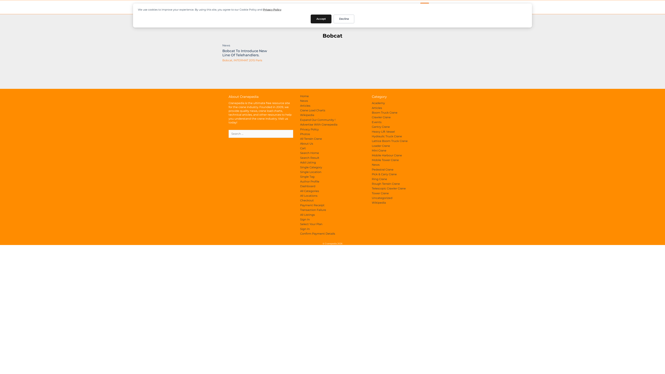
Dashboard (307, 186)
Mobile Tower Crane (385, 160)
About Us (306, 143)
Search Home (309, 153)
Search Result (309, 157)
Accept (321, 18)
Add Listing (308, 162)
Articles (305, 105)
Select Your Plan (311, 224)
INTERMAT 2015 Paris (248, 60)
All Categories (309, 191)
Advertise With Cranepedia (318, 124)
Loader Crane (381, 146)
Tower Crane (380, 193)
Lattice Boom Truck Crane (390, 141)
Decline (344, 18)
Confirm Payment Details (317, 233)
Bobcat (332, 36)
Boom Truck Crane (384, 112)
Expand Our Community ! (317, 120)
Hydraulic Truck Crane (387, 136)
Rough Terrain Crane (386, 183)
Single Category (311, 167)
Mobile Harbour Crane (387, 155)
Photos (305, 134)
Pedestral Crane (382, 169)
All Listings (307, 214)
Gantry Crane (381, 126)
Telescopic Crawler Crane (389, 188)
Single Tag (307, 176)
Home (304, 96)
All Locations (308, 195)
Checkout (307, 200)
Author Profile (309, 181)
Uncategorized (382, 198)
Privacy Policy (272, 9)
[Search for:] (261, 133)
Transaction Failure (313, 210)
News (226, 45)
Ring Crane (379, 179)
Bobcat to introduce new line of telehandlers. (244, 53)
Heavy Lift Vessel (383, 131)
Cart (303, 148)
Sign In (305, 219)
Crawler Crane (381, 117)
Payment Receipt (312, 205)
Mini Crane (379, 150)
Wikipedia (307, 115)
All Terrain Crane (311, 138)
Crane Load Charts (312, 110)
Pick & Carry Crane (384, 174)
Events (377, 122)
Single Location (310, 172)
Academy (378, 103)
